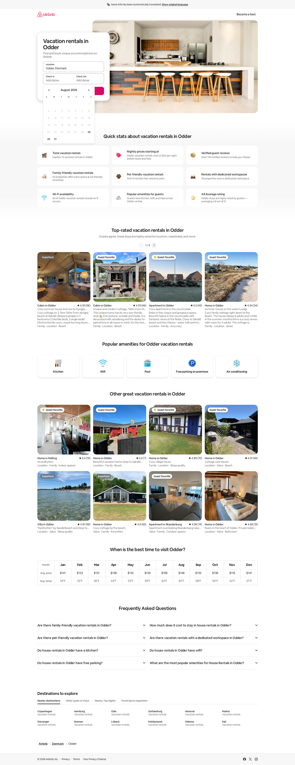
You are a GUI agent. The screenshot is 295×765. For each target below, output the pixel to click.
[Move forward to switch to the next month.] (89, 90)
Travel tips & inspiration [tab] (134, 700)
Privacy (66, 759)
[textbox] (58, 80)
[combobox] (73, 68)
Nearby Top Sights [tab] (105, 700)
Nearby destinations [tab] (48, 700)
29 (89, 132)
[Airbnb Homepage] (46, 14)
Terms (76, 759)
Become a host (246, 14)
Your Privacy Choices (94, 759)
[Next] (154, 245)
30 (48, 139)
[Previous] (141, 245)
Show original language (175, 4)
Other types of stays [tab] (77, 700)
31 (55, 139)
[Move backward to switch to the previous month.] (49, 90)
